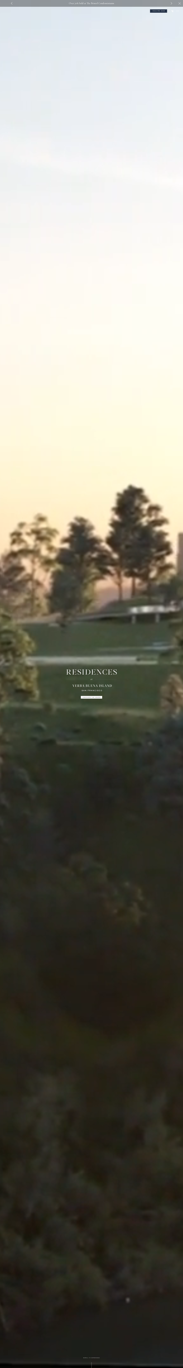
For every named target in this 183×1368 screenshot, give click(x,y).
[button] (11, 3)
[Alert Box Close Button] (179, 3)
